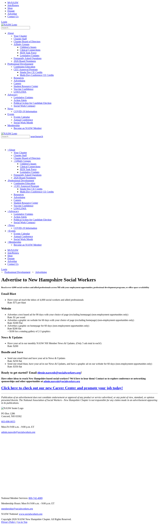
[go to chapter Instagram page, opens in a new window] (49, 493)
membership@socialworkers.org (17, 508)
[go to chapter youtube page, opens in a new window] (14, 493)
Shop (10, 8)
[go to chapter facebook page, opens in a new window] (7, 493)
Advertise (12, 13)
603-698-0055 (8, 421)
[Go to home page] (9, 24)
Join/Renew (13, 5)
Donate (11, 11)
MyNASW (12, 2)
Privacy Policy (8, 522)
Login (4, 21)
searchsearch (37, 136)
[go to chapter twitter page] (3, 493)
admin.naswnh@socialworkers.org (61, 381)
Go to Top (22, 522)
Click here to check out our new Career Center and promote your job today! (62, 388)
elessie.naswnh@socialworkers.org (59, 372)
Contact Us (12, 16)
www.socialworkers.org (30, 514)
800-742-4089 (36, 498)
